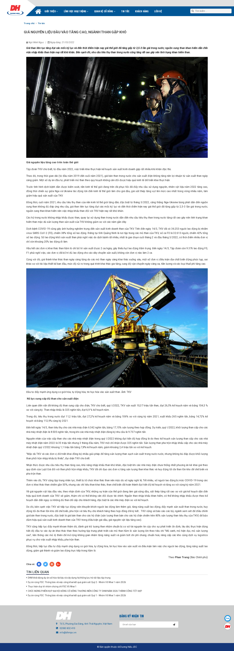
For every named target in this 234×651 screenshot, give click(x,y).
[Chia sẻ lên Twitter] (45, 564)
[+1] (58, 564)
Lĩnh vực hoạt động (75, 11)
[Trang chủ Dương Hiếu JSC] (227, 626)
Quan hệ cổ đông (104, 11)
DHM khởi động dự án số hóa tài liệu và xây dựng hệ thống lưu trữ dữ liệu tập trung (69, 577)
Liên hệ (158, 11)
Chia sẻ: (30, 564)
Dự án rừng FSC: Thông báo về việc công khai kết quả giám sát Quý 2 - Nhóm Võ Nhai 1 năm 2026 (77, 582)
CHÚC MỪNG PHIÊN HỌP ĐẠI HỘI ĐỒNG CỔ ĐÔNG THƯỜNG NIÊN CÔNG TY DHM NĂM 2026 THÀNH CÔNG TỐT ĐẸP (85, 591)
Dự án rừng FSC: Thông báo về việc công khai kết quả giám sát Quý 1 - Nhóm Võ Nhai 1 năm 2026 (77, 595)
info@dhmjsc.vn (68, 632)
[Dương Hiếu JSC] (15, 10)
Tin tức (125, 11)
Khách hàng (142, 11)
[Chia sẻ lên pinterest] (52, 564)
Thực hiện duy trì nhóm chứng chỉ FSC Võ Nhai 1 (52, 586)
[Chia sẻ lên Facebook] (39, 564)
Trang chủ (38, 12)
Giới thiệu (50, 11)
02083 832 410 (67, 628)
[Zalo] (227, 618)
